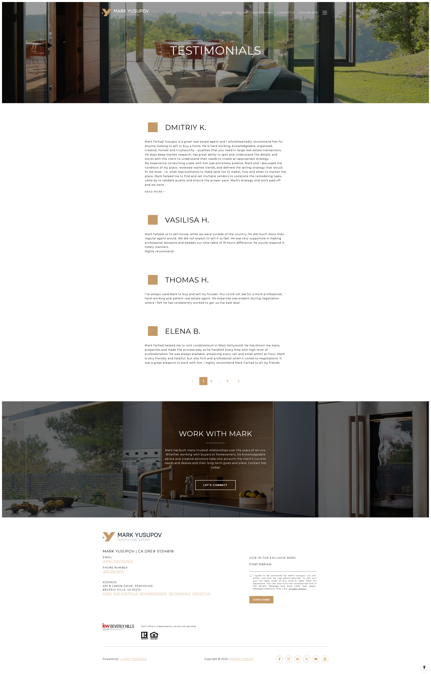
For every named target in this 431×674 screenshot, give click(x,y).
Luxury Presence (133, 659)
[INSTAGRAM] (288, 659)
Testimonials (179, 593)
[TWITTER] (306, 659)
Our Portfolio (125, 593)
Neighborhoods (153, 593)
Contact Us (201, 593)
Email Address (260, 564)
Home (107, 593)
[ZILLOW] (325, 659)
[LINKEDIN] (297, 659)
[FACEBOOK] (279, 659)
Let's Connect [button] (215, 485)
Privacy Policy (297, 588)
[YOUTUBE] (315, 659)
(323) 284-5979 (113, 571)
